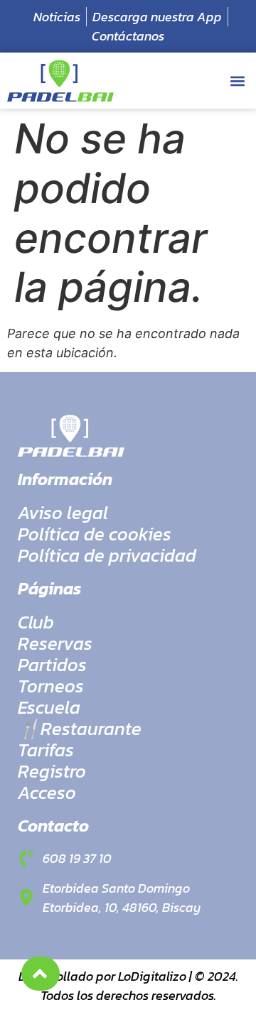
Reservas (55, 643)
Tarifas (46, 750)
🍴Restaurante (80, 728)
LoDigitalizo (152, 976)
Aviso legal (63, 512)
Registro (52, 771)
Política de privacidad (107, 555)
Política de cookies (94, 534)
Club (36, 622)
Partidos (52, 664)
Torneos (51, 686)
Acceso (47, 792)
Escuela (49, 707)
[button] (237, 80)
